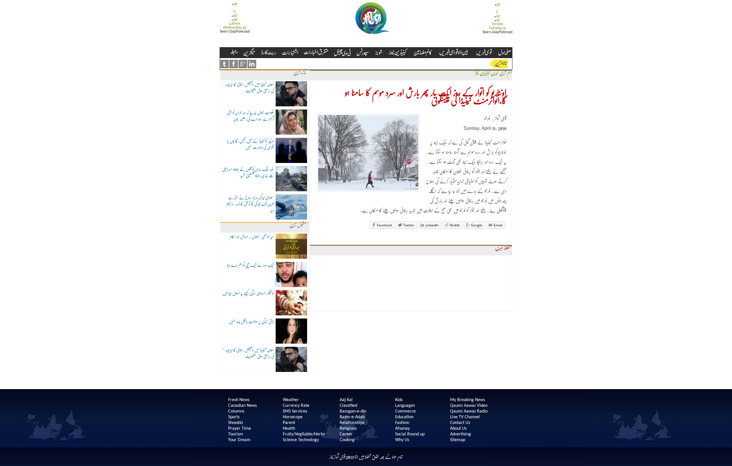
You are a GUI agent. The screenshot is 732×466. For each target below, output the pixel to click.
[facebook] (233, 64)
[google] (242, 64)
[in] (252, 64)
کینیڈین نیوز (482, 73)
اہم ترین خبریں (501, 73)
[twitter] (224, 64)
